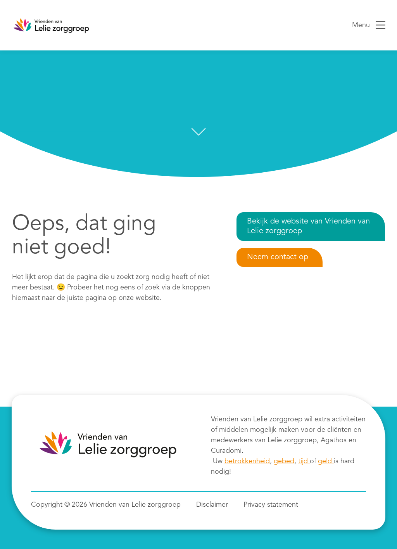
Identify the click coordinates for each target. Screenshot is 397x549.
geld (326, 461)
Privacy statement (270, 504)
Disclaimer (212, 504)
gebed (284, 461)
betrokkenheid (247, 461)
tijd (304, 461)
